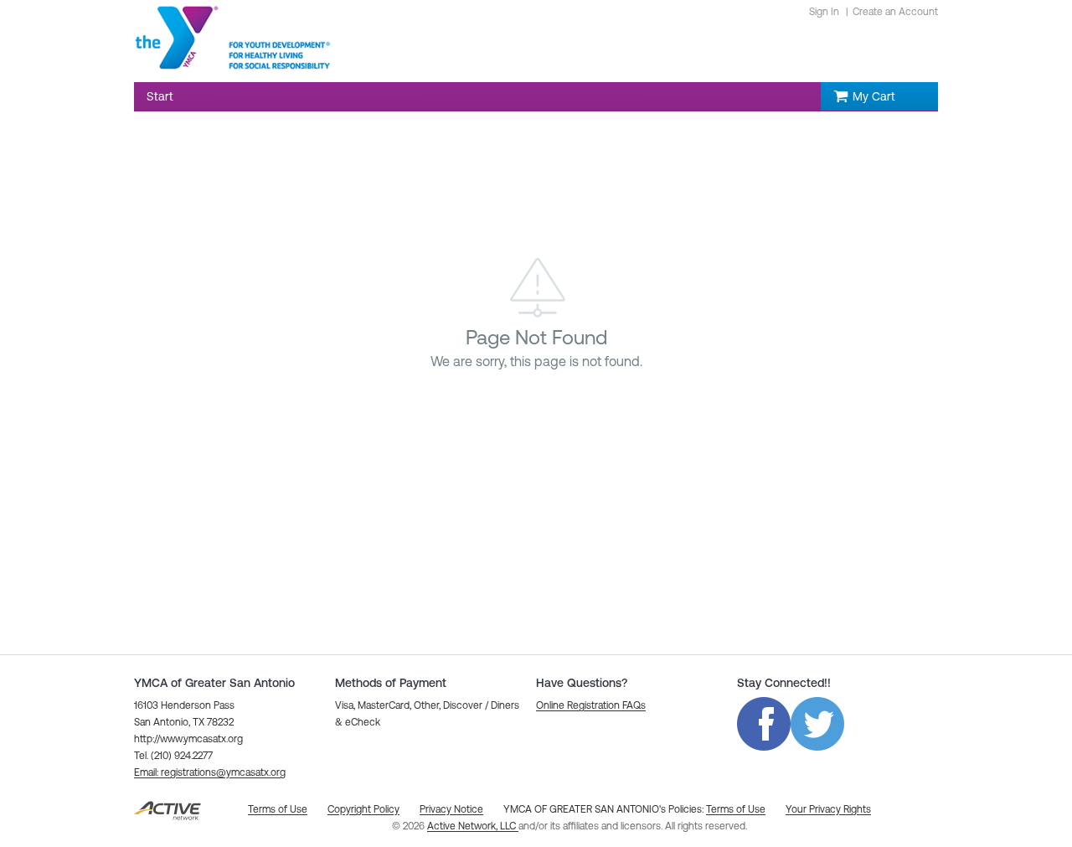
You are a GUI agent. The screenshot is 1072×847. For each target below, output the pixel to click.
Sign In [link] (824, 12)
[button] (210, 772)
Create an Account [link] (895, 12)
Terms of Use (735, 809)
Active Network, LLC (472, 826)
